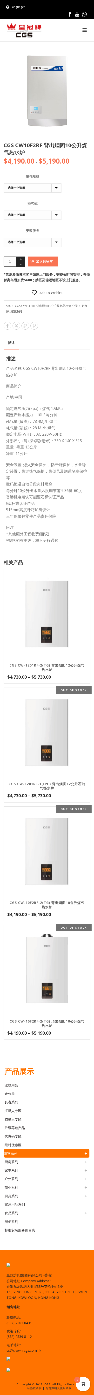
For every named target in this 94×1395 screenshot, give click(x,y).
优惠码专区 (13, 1136)
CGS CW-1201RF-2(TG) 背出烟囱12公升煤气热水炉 (47, 667)
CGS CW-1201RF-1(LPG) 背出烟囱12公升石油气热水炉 (47, 785)
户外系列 (11, 1178)
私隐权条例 (34, 1388)
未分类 (10, 1093)
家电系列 (11, 1170)
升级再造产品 (15, 1127)
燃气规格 (32, 176)
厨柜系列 (11, 1221)
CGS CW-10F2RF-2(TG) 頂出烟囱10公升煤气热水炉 (47, 1023)
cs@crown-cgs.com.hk (24, 1350)
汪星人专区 (13, 1110)
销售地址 (13, 1306)
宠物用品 (11, 1085)
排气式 (32, 203)
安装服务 (32, 230)
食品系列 (11, 1213)
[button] (81, 57)
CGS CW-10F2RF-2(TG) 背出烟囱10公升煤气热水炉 (47, 904)
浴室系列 (16, 311)
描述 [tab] (11, 342)
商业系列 (11, 1187)
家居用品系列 (15, 1204)
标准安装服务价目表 (20, 1230)
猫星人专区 (13, 1119)
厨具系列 (11, 1196)
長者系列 (11, 1102)
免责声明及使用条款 (59, 1388)
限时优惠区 (13, 1145)
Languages (18, 7)
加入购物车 (44, 261)
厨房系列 (11, 1162)
